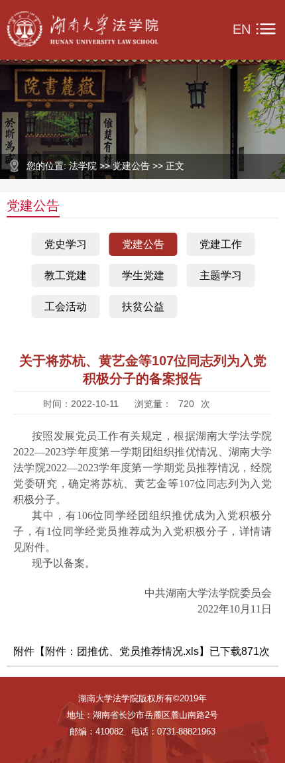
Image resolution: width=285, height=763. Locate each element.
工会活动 (65, 306)
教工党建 (65, 275)
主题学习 (221, 275)
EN (242, 29)
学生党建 (143, 275)
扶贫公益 (143, 306)
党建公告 (143, 244)
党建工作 (221, 244)
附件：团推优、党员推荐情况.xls (122, 651)
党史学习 (65, 244)
